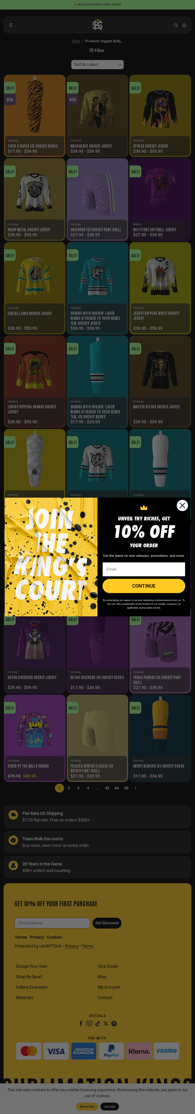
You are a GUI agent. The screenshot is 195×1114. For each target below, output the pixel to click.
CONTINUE (144, 586)
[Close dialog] (182, 505)
